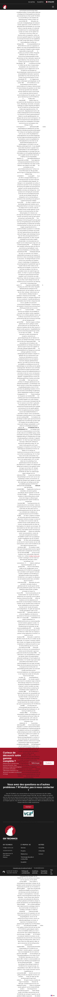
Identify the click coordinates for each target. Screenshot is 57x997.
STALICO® (42, 851)
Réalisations (24, 854)
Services (23, 848)
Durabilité (23, 862)
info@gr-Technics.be (34, 556)
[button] (52, 7)
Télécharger (35, 763)
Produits (49, 763)
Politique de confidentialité (26, 872)
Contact (28, 807)
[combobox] (53, 995)
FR (53, 995)
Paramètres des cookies (44, 872)
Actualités (41, 848)
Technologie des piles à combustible (27, 858)
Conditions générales (35, 872)
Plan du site (51, 872)
